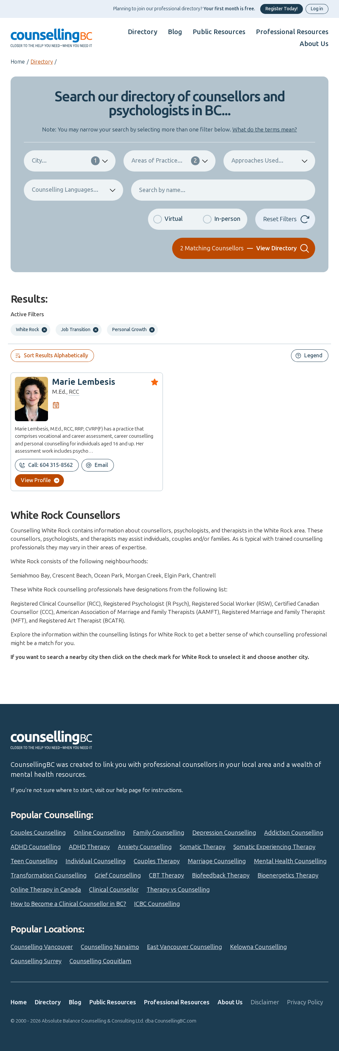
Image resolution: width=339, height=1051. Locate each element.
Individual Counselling (96, 861)
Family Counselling (158, 832)
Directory (142, 31)
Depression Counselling (224, 832)
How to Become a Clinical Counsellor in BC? (68, 904)
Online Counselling (99, 832)
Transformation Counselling (49, 875)
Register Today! (282, 9)
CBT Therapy (166, 875)
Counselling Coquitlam (100, 961)
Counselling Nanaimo (110, 947)
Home (18, 62)
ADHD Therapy (89, 847)
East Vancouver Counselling (184, 947)
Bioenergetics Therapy (288, 875)
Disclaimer (265, 1002)
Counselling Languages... (65, 189)
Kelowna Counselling (258, 947)
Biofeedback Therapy (221, 875)
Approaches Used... (257, 160)
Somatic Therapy (202, 847)
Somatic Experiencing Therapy (274, 847)
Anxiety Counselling (145, 847)
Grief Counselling (118, 875)
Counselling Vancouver (42, 947)
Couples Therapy (157, 861)
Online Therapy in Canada (46, 889)
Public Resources (219, 31)
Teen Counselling (34, 861)
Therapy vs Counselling (178, 889)
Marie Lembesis (83, 382)
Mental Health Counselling (290, 861)
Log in (317, 9)
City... (64, 160)
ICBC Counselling (157, 904)
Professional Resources (292, 31)
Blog (175, 31)
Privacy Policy (305, 1002)
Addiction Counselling (293, 832)
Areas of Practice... (164, 160)
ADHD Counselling (36, 847)
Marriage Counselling (217, 861)
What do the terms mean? (264, 129)
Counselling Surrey (36, 961)
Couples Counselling (38, 832)
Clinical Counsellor (114, 889)
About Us (314, 43)
